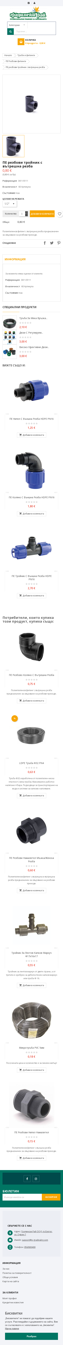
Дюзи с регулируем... (31, 332)
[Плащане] (29, 3)
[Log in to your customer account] (34, 3)
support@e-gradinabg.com (35, 1240)
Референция (10, 180)
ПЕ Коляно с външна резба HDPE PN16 (31, 497)
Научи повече (12, 1328)
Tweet (50, 242)
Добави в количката (42, 213)
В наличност (10, 186)
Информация (15, 259)
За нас (6, 1268)
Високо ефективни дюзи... (34, 347)
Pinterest (57, 242)
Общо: (6, 221)
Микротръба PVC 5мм (31, 1047)
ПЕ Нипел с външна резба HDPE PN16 (31, 418)
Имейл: (18, 1240)
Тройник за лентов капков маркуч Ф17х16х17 (31, 954)
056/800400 (29, 1247)
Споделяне (43, 242)
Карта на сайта (11, 1281)
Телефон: (19, 1247)
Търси (10, 31)
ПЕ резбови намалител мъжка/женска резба (31, 859)
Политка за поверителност (17, 1272)
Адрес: (17, 1231)
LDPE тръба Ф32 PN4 (31, 763)
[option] (17, 146)
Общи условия (10, 1277)
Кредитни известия (13, 1302)
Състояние (9, 193)
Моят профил (10, 1298)
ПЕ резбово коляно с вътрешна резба (31, 675)
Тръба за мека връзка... (33, 318)
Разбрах (31, 1336)
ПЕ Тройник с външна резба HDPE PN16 (32, 577)
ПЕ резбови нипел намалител (31, 1132)
